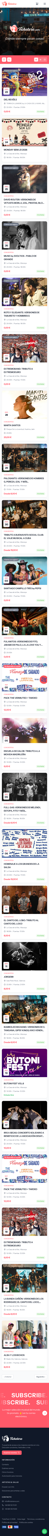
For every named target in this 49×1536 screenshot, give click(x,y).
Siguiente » (40, 1377)
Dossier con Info (8, 1487)
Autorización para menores (12, 1476)
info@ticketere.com (12, 1501)
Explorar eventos (10, 1453)
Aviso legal (21, 1519)
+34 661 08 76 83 (11, 1509)
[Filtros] (4, 59)
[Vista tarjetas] (36, 60)
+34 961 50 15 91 (11, 1505)
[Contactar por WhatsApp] (44, 1531)
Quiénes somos (8, 1468)
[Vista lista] (40, 60)
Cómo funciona (7, 1472)
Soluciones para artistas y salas (13, 1491)
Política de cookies (26, 1522)
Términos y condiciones (36, 1519)
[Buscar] (9, 59)
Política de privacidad (9, 1522)
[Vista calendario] (45, 60)
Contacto (5, 1464)
